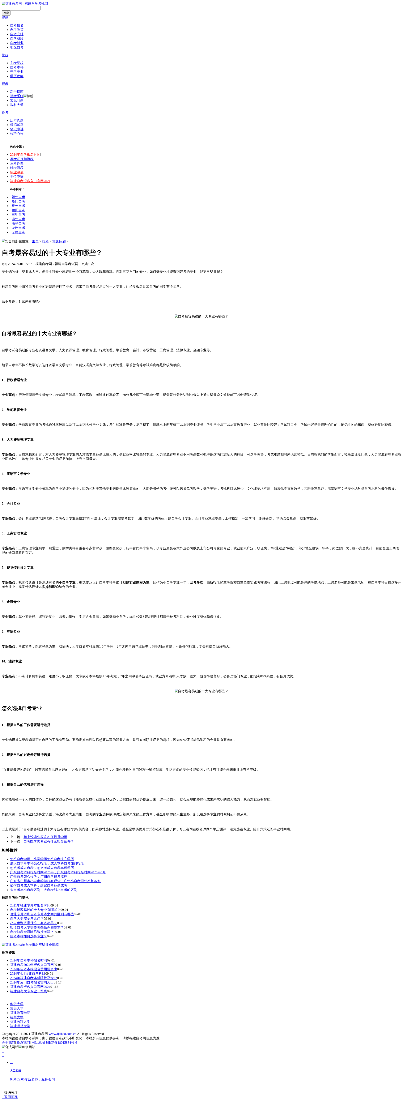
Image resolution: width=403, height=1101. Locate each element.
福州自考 (18, 197)
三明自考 (18, 214)
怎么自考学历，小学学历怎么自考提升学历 (42, 859)
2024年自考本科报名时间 (28, 960)
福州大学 (17, 1017)
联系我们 (23, 1042)
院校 (5, 55)
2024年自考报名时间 (25, 154)
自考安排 (17, 34)
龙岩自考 (18, 228)
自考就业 (17, 43)
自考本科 (17, 67)
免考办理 (17, 163)
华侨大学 (17, 1004)
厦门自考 (18, 201)
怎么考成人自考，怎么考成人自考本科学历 (42, 868)
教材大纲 (17, 105)
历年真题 (17, 120)
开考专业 (17, 71)
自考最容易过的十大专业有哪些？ (35, 910)
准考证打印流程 (22, 159)
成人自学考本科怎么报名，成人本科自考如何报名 (47, 863)
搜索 (6, 12)
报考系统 (17, 96)
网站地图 (38, 1042)
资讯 (5, 17)
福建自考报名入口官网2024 (30, 181)
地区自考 (17, 47)
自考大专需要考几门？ (27, 918)
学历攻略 (17, 76)
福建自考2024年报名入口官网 (32, 964)
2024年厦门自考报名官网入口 (32, 982)
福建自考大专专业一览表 (28, 991)
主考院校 (17, 63)
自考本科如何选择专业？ (28, 936)
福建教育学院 (20, 1013)
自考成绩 (17, 38)
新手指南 (17, 91)
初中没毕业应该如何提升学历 (45, 837)
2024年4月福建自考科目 (27, 973)
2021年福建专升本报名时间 (30, 905)
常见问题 (17, 100)
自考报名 (17, 25)
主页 (35, 241)
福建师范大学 (20, 1026)
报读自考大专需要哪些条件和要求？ (37, 927)
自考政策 (17, 29)
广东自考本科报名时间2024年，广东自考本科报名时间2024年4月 (58, 872)
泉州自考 (18, 206)
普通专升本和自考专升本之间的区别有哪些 (42, 914)
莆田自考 (18, 210)
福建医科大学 (20, 1021)
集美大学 (17, 1008)
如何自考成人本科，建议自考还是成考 (38, 885)
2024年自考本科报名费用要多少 (33, 969)
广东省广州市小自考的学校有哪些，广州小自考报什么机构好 (55, 881)
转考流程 (17, 168)
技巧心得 (17, 133)
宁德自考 (18, 232)
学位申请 (17, 176)
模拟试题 (17, 125)
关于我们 (8, 1042)
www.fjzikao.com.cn (62, 1034)
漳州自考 (18, 219)
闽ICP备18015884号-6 (61, 1042)
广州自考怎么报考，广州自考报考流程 (38, 876)
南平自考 (18, 223)
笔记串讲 (17, 129)
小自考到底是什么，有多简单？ (33, 923)
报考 (5, 84)
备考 (5, 112)
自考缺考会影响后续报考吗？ (32, 932)
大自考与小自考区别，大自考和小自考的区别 (43, 890)
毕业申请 (17, 172)
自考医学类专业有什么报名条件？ (49, 841)
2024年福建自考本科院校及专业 (33, 978)
